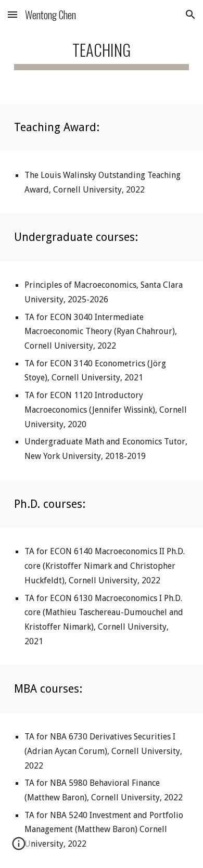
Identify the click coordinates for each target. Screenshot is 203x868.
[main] (101, 51)
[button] (12, 14)
